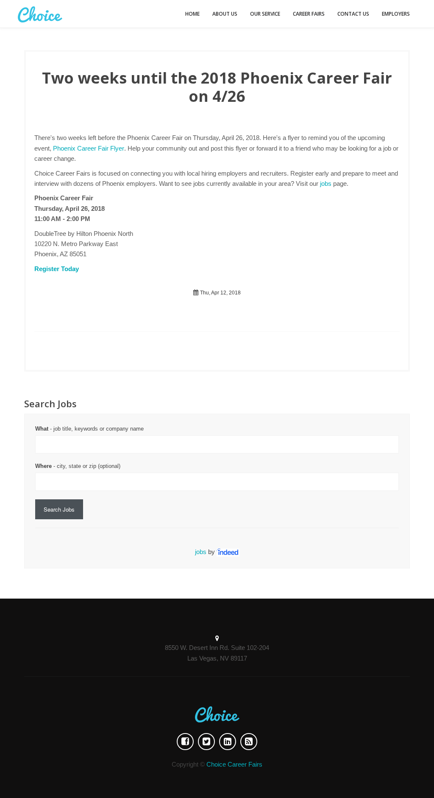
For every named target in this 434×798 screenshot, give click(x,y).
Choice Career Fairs (234, 764)
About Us (224, 13)
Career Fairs (309, 13)
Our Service (265, 13)
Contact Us (353, 13)
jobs (325, 183)
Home (192, 13)
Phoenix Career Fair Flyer (88, 148)
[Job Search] (228, 551)
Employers (396, 13)
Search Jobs (59, 509)
